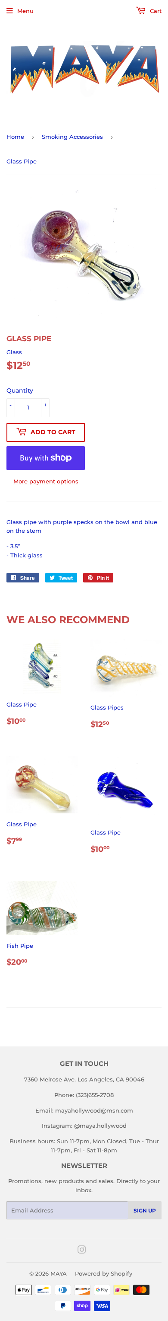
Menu (25, 10)
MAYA (58, 1273)
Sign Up (145, 1210)
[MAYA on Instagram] (82, 1250)
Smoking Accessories (72, 136)
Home (15, 136)
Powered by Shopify (103, 1273)
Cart (155, 10)
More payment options (45, 481)
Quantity (19, 390)
